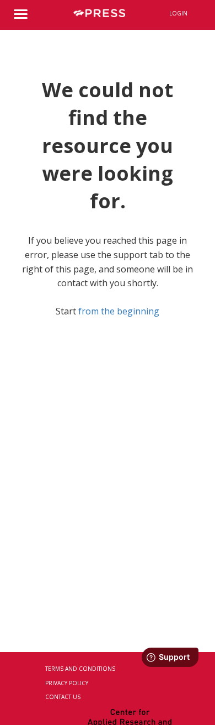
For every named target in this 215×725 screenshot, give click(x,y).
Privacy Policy (66, 683)
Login (178, 13)
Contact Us (62, 697)
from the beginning (118, 311)
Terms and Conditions (80, 669)
